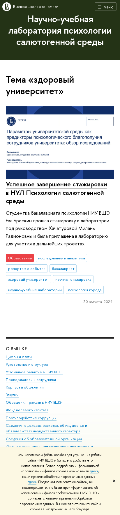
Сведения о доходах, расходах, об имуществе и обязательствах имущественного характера (46, 428)
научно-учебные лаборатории (35, 289)
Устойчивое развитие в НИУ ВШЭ (34, 372)
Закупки (12, 394)
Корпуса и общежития (25, 387)
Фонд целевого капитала (27, 410)
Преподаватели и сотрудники (31, 379)
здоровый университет (28, 279)
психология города (85, 289)
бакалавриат (63, 268)
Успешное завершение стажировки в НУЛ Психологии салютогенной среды (56, 192)
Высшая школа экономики (35, 6)
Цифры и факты (19, 356)
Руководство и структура (27, 364)
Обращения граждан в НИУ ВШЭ (34, 402)
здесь (94, 471)
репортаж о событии (26, 268)
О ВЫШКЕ (16, 349)
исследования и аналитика (61, 258)
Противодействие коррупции (31, 417)
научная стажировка (73, 279)
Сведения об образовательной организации (44, 438)
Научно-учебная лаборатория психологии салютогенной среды (60, 30)
